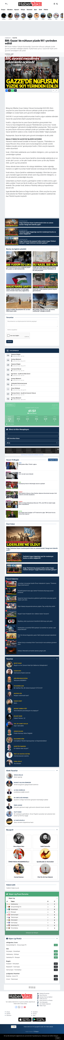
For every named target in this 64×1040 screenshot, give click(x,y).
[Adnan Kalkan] (9, 732)
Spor (35, 9)
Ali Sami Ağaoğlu (19, 820)
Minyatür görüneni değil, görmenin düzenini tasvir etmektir (32, 807)
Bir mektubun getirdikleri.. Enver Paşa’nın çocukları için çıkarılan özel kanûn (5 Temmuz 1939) (34, 814)
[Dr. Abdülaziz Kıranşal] (9, 798)
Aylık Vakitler (10, 424)
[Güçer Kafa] (9, 671)
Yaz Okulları (17, 763)
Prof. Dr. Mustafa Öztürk (22, 754)
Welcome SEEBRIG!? (20, 680)
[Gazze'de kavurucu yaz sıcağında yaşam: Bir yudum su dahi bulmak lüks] (18, 258)
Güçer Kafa (17, 670)
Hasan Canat (18, 701)
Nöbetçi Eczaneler (44, 993)
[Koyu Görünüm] (57, 4)
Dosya (3, 9)
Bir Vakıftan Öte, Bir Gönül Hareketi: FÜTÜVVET (28, 688)
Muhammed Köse (19, 738)
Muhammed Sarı (19, 686)
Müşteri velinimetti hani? (21, 695)
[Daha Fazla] (15, 90)
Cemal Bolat (18, 761)
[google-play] (39, 1019)
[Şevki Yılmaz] (9, 664)
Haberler (8, 38)
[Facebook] (16, 1007)
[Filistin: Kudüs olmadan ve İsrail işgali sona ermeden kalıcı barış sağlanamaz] (18, 280)
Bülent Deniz (18, 716)
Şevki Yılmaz (18, 663)
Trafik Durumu (43, 998)
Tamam (57, 1038)
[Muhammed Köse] (9, 739)
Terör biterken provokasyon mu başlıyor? (26, 710)
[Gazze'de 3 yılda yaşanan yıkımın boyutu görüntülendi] (45, 280)
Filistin (46, 9)
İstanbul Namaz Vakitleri (45, 997)
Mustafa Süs (18, 693)
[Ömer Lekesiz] (9, 806)
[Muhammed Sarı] (9, 687)
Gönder (9, 341)
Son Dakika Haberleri (45, 1004)
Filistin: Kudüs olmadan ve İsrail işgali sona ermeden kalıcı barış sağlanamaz (17, 289)
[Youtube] (24, 1007)
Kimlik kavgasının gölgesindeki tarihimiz (26, 784)
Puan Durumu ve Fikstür (46, 1000)
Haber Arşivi (42, 1005)
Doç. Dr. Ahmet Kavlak (21, 723)
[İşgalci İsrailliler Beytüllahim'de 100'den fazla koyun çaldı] (18, 301)
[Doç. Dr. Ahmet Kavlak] (9, 724)
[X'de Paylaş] (9, 90)
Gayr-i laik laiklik (19, 726)
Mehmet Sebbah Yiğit (20, 708)
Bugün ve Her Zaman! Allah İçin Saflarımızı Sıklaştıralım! (31, 665)
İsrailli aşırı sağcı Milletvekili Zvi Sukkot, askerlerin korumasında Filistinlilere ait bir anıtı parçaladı (44, 269)
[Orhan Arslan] (9, 776)
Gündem (9, 9)
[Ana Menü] (54, 4)
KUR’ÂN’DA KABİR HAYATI (21, 792)
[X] (19, 1007)
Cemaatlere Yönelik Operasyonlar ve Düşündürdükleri (30, 741)
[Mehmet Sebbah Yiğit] (9, 709)
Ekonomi (29, 9)
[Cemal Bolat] (9, 762)
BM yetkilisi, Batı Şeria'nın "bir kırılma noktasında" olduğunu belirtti (44, 310)
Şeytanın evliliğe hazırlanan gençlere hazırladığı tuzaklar (31, 799)
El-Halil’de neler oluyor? (21, 748)
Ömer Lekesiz (18, 805)
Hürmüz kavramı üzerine (21, 756)
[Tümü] (57, 659)
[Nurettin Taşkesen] (9, 747)
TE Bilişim (36, 1031)
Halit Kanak (17, 812)
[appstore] (25, 1019)
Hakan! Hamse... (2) (19, 718)
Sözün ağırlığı (18, 777)
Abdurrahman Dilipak (21, 678)
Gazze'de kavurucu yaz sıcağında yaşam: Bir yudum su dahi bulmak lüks (18, 268)
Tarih (40, 9)
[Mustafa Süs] (9, 694)
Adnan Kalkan (18, 731)
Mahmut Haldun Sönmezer (22, 782)
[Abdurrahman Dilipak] (9, 679)
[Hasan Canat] (9, 702)
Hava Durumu (43, 995)
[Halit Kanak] (9, 813)
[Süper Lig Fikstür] (57, 938)
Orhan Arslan (18, 775)
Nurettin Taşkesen (20, 746)
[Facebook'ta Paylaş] (7, 90)
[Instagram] (22, 1007)
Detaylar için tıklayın (32, 932)
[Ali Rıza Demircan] (9, 791)
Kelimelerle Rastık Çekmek (22, 673)
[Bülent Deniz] (9, 717)
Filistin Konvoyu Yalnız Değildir (23, 733)
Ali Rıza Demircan (19, 790)
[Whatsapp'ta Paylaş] (12, 90)
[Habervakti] (30, 3)
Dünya (23, 9)
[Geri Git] (6, 3)
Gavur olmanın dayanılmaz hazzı (23, 822)
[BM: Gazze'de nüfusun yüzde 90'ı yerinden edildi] (32, 73)
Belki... (16, 703)
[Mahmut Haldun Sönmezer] (9, 783)
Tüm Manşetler (43, 1002)
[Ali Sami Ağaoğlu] (9, 821)
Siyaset (16, 9)
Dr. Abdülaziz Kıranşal (21, 797)
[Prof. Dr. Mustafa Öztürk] (9, 755)
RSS (14, 1026)
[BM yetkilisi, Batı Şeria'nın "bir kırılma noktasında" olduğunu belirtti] (45, 301)
